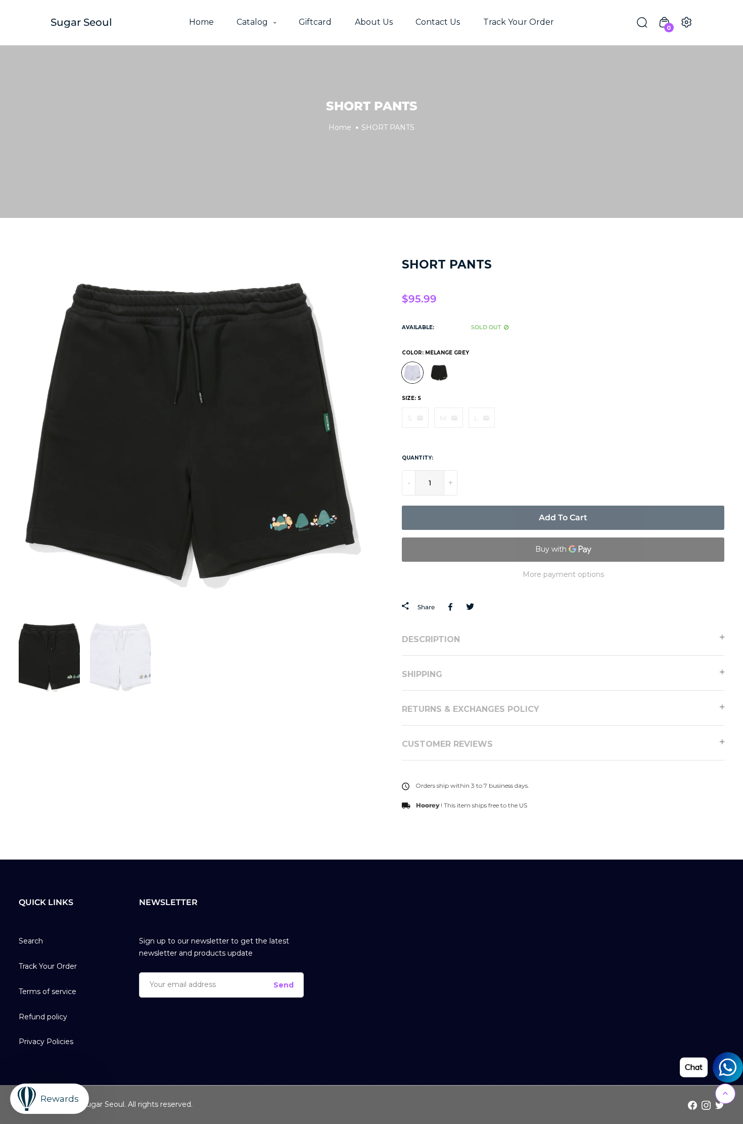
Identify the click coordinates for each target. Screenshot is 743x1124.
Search (31, 941)
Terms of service (47, 991)
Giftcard (315, 22)
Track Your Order (518, 22)
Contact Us (437, 22)
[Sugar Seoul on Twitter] (719, 1104)
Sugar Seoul (81, 22)
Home (201, 22)
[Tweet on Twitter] (470, 606)
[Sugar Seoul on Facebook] (692, 1104)
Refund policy (43, 1016)
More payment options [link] (563, 574)
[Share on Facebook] (452, 606)
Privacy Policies (46, 1041)
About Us (374, 22)
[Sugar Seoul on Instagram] (706, 1104)
